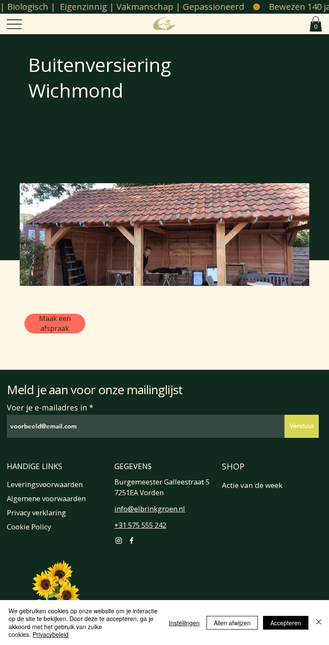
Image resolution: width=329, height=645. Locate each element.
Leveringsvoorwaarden (45, 484)
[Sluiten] (319, 622)
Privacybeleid (51, 634)
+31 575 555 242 (140, 525)
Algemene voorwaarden (46, 498)
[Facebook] (131, 540)
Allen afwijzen (232, 622)
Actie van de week (252, 485)
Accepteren (285, 622)
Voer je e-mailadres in (47, 407)
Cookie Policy (29, 527)
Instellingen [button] (184, 622)
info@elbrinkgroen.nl (149, 509)
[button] (315, 24)
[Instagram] (118, 540)
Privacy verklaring (36, 512)
